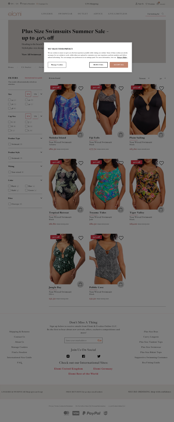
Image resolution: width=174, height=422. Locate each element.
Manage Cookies (57, 65)
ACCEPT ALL (119, 65)
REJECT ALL (98, 65)
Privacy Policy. (122, 57)
